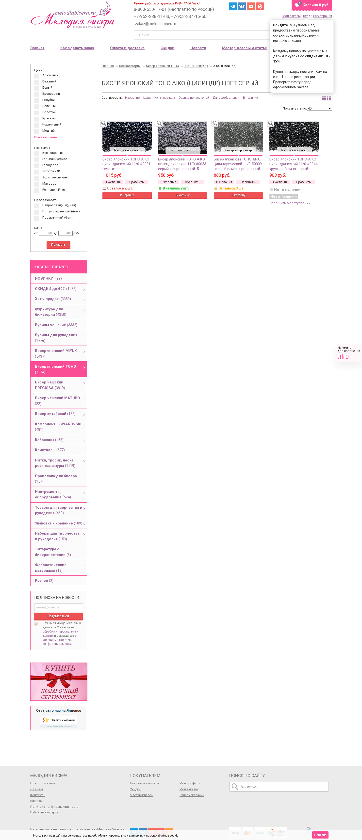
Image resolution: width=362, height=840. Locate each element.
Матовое (49, 184)
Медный (48, 131)
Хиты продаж (164, 97)
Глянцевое (50, 165)
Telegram (233, 6)
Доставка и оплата (144, 783)
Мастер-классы (141, 795)
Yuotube (251, 6)
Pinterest (260, 6)
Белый (47, 88)
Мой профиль (190, 783)
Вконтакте (242, 6)
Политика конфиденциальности (54, 806)
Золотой (49, 112)
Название (132, 97)
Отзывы (36, 789)
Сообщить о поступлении (290, 203)
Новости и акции (42, 783)
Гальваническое (54, 159)
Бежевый (49, 81)
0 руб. (316, 5)
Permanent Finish (54, 190)
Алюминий (50, 75)
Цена (147, 97)
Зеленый (49, 106)
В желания (113, 182)
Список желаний (192, 795)
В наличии (250, 97)
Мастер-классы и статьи (244, 48)
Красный (49, 118)
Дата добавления (226, 97)
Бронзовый (51, 94)
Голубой (48, 100)
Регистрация (322, 16)
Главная (37, 48)
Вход (307, 16)
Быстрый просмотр (127, 150)
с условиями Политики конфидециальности (60, 640)
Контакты (37, 795)
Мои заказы (291, 16)
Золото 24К (51, 171)
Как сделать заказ (77, 48)
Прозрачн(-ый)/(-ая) (57, 217)
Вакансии (37, 801)
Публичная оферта (44, 812)
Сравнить (349, 353)
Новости (198, 48)
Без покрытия (53, 153)
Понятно (320, 835)
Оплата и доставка (127, 48)
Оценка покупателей (194, 97)
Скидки (167, 48)
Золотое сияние (54, 177)
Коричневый (51, 125)
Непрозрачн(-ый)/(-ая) (59, 205)
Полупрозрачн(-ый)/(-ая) (61, 211)
